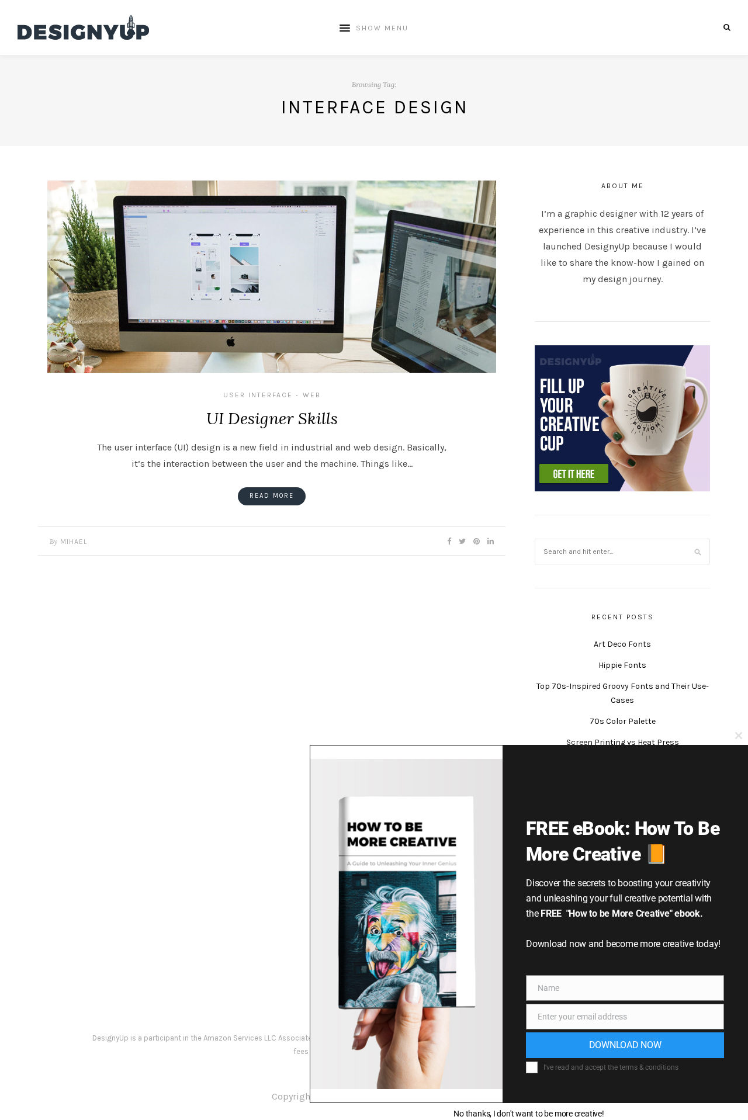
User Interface (258, 395)
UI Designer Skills (272, 418)
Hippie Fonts (622, 665)
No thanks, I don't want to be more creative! (528, 1113)
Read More (272, 496)
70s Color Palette (623, 721)
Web (312, 395)
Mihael (73, 542)
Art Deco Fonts (622, 644)
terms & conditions (648, 1067)
